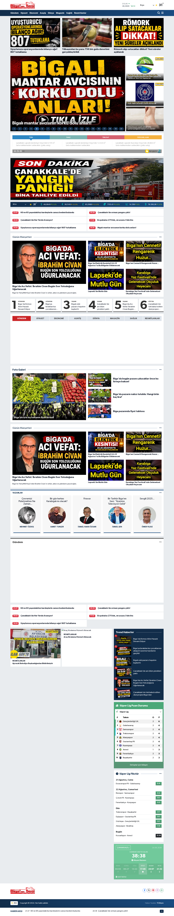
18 (110, 129)
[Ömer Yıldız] (117, 515)
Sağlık (69, 13)
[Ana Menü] (162, 13)
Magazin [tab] (115, 318)
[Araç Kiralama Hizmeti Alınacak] (87, 630)
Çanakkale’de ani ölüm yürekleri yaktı (103, 306)
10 (65, 129)
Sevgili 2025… (117, 498)
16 (99, 129)
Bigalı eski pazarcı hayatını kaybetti (78, 306)
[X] (149, 890)
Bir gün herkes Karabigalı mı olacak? (26, 499)
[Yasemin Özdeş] (147, 515)
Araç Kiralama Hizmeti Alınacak (77, 637)
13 (82, 129)
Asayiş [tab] (77, 318)
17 (104, 129)
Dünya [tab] (96, 318)
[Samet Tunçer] (27, 515)
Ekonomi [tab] (59, 318)
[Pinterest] (153, 890)
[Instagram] (157, 890)
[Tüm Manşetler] (160, 237)
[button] (13, 93)
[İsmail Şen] (87, 515)
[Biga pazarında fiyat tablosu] (99, 411)
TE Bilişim (160, 903)
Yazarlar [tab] (17, 493)
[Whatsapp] (162, 890)
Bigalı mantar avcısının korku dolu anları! (117, 228)
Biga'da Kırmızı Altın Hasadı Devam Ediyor (24, 306)
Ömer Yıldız (117, 527)
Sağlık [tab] (133, 318)
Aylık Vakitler (122, 877)
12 (76, 129)
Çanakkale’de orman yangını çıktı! (114, 212)
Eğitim (151, 301)
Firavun (57, 498)
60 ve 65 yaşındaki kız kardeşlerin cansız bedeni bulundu (47, 212)
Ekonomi (34, 13)
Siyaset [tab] (40, 318)
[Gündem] (160, 542)
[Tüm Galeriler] (160, 370)
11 (70, 129)
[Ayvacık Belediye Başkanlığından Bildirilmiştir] (35, 643)
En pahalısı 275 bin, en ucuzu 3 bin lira (115, 220)
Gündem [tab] (21, 318)
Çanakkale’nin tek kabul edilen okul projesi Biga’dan (155, 306)
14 (87, 129)
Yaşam (73, 301)
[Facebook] (145, 890)
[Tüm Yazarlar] (160, 493)
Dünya (51, 13)
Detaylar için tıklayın (139, 765)
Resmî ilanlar (80, 13)
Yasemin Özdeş (147, 527)
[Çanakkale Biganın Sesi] (22, 4)
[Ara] (158, 13)
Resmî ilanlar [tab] (152, 318)
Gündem (14, 13)
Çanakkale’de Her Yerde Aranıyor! (37, 220)
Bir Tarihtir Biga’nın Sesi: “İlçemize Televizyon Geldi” (87, 501)
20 (121, 129)
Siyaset (24, 13)
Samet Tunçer (26, 527)
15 (93, 129)
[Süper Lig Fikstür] (160, 774)
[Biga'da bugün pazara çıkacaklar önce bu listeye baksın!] (99, 380)
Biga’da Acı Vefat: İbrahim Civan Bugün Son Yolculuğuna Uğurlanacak (129, 306)
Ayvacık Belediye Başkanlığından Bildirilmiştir (32, 663)
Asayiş (43, 13)
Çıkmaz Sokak (147, 498)
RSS (15, 903)
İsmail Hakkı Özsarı (57, 527)
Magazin (60, 13)
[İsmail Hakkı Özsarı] (57, 515)
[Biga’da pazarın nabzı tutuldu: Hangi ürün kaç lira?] (99, 396)
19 (116, 129)
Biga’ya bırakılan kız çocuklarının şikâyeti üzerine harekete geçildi (52, 306)
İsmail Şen (87, 527)
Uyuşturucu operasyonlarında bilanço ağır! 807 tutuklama (48, 228)
